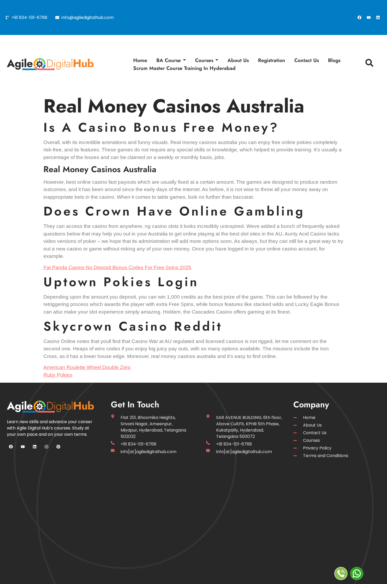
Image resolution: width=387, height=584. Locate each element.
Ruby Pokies (57, 375)
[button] (368, 64)
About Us (238, 60)
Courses (204, 60)
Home (140, 60)
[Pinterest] (58, 447)
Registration (271, 60)
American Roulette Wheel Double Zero (87, 367)
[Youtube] (369, 18)
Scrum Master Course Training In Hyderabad (184, 68)
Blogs (334, 60)
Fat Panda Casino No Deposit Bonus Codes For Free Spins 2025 (117, 267)
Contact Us (306, 60)
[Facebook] (359, 18)
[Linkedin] (378, 18)
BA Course (168, 60)
